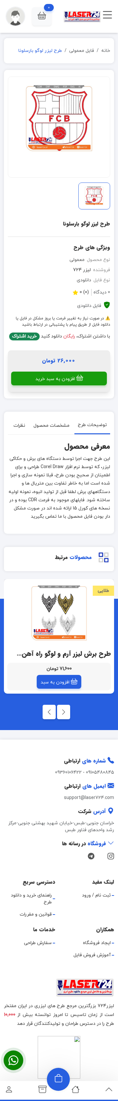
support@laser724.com (89, 798)
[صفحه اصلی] (75, 1091)
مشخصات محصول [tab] (51, 425)
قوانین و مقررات (36, 914)
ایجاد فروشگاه (97, 943)
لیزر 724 (82, 270)
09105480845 (100, 772)
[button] (41, 16)
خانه (105, 51)
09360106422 (68, 772)
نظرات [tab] (19, 425)
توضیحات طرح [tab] (92, 425)
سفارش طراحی (38, 943)
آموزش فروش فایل (92, 955)
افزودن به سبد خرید (55, 379)
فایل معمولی (81, 51)
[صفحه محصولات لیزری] (42, 1091)
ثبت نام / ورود (96, 895)
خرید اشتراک (24, 336)
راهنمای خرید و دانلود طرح (31, 898)
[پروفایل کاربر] (9, 1091)
